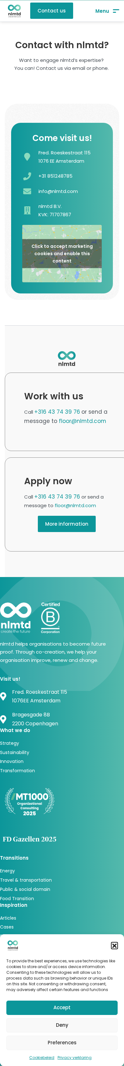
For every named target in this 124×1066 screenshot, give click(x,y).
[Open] (107, 11)
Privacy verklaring (75, 1057)
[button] (114, 945)
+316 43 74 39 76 (57, 412)
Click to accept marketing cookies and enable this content (62, 253)
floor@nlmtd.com (82, 421)
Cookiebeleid (41, 1057)
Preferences (62, 1042)
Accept (62, 1007)
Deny (62, 1025)
